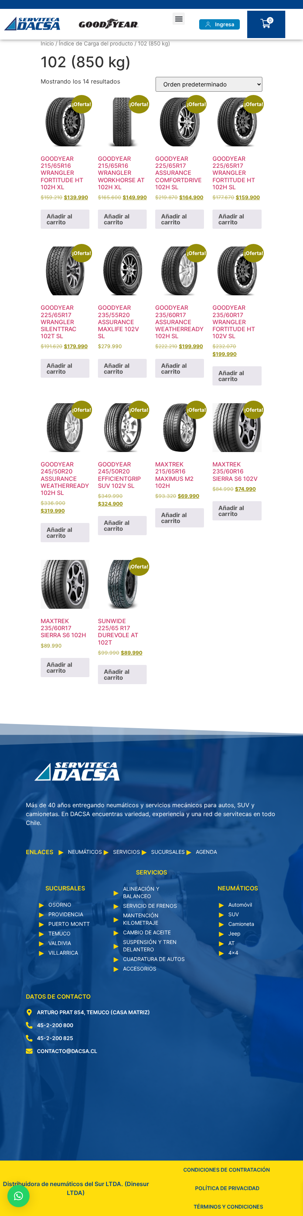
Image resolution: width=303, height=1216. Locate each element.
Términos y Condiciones (228, 1206)
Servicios (126, 852)
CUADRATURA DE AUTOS (154, 959)
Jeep (234, 933)
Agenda (206, 852)
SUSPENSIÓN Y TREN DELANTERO (150, 945)
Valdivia (59, 943)
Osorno (59, 904)
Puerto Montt (69, 924)
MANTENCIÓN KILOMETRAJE (141, 919)
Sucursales (168, 852)
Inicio (47, 43)
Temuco (59, 933)
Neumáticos (85, 852)
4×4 (233, 953)
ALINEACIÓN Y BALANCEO (141, 892)
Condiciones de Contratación (226, 1169)
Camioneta (241, 924)
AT (231, 943)
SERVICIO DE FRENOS (150, 906)
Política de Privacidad (227, 1188)
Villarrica (63, 953)
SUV (233, 914)
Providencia (65, 914)
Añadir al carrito (59, 219)
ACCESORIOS (139, 968)
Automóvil (240, 904)
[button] (179, 19)
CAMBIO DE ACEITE (147, 932)
